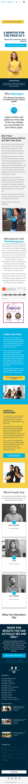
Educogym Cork (6, 685)
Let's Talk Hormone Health (6, 300)
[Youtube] (19, 778)
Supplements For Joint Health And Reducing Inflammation (19, 707)
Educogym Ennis (6, 692)
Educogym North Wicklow (9, 697)
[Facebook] (8, 778)
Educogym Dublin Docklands (10, 687)
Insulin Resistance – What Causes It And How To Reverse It (19, 720)
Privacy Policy (20, 782)
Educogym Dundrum (8, 689)
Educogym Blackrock (8, 682)
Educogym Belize (7, 680)
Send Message (14, 772)
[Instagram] (16, 778)
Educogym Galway (7, 694)
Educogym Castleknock (8, 683)
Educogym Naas (6, 696)
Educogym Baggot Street (9, 678)
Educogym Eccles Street (9, 690)
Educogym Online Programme (10, 699)
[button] (24, 2)
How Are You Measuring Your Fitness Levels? (19, 733)
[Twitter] (12, 778)
